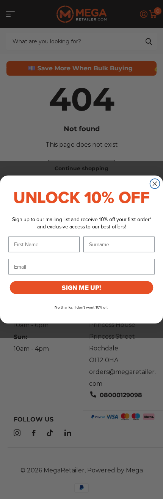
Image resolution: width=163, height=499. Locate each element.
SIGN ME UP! (81, 288)
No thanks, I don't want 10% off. (81, 307)
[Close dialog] (155, 184)
